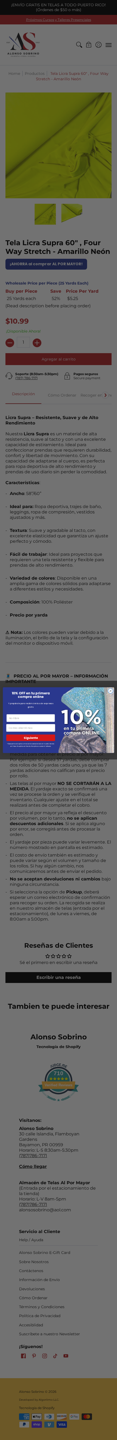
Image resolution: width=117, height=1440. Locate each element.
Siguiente (31, 738)
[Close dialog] (110, 690)
